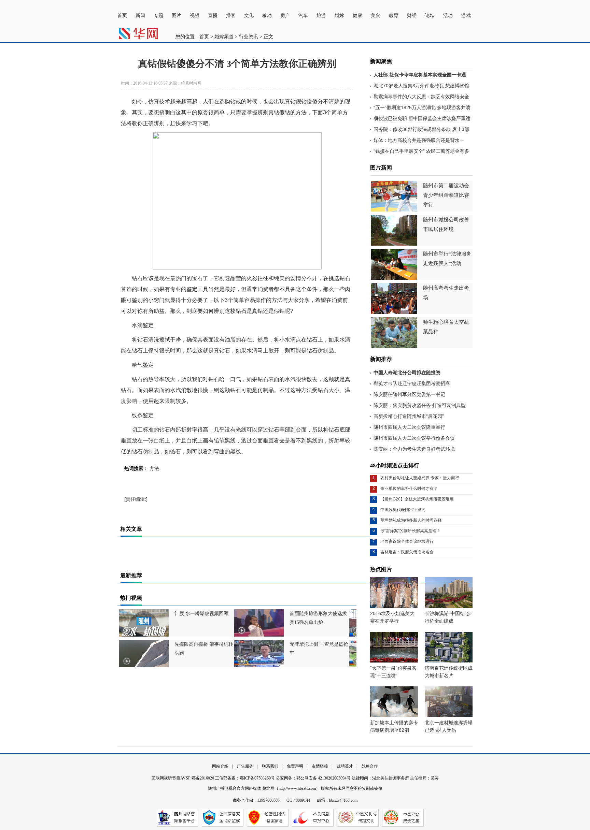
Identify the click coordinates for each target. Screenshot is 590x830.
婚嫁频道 (224, 36)
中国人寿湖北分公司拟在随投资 (407, 372)
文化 (249, 15)
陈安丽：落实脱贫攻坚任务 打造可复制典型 (420, 405)
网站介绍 (220, 766)
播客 (231, 15)
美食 (375, 15)
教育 (393, 15)
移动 (267, 15)
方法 (154, 468)
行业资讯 (248, 36)
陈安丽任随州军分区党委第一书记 (409, 394)
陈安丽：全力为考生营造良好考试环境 (414, 449)
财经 (412, 15)
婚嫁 (339, 15)
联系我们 (270, 766)
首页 (122, 15)
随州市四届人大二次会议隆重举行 (409, 427)
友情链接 (320, 766)
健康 (357, 15)
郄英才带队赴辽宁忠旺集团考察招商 (412, 383)
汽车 (303, 15)
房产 (285, 15)
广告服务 (245, 766)
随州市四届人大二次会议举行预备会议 (414, 438)
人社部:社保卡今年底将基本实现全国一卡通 (420, 74)
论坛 (430, 15)
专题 (158, 15)
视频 (194, 15)
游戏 (466, 15)
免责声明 (295, 766)
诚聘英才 (345, 766)
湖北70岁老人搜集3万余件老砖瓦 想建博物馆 (421, 85)
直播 (212, 15)
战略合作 (370, 766)
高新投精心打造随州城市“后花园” (409, 416)
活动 (448, 15)
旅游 (321, 15)
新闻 (140, 15)
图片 (176, 15)
